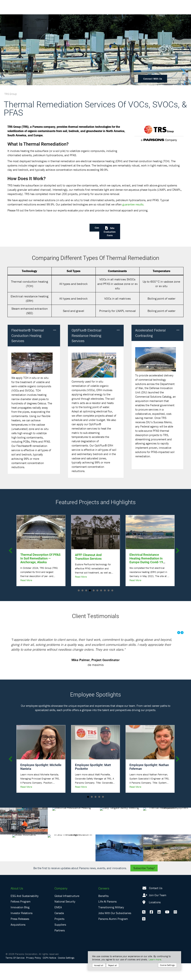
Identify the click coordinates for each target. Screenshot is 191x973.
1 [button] (79, 590)
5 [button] (94, 590)
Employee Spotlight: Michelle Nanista (40, 776)
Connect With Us (152, 78)
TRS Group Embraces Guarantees (144, 556)
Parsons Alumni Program (113, 928)
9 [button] (108, 590)
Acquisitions (18, 934)
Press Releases (20, 928)
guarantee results (132, 204)
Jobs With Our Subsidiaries (114, 923)
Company (60, 898)
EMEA (58, 917)
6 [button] (97, 590)
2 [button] (82, 590)
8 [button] (105, 590)
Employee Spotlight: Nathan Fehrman (149, 776)
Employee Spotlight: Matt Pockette (93, 776)
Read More (26, 576)
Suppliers (60, 934)
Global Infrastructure (66, 905)
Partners (59, 940)
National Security (64, 911)
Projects (59, 928)
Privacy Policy (33, 967)
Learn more (155, 959)
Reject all (112, 965)
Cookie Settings (66, 967)
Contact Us (155, 898)
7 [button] (101, 590)
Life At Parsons (107, 911)
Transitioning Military (111, 917)
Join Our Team (157, 905)
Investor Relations (21, 923)
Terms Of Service (15, 967)
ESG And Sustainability (25, 905)
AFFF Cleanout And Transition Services (33, 557)
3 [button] (86, 590)
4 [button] (90, 590)
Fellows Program (20, 911)
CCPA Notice (49, 967)
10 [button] (112, 590)
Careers (103, 898)
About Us (17, 898)
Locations (154, 912)
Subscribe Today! (144, 878)
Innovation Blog (20, 917)
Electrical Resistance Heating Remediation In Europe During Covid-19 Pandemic (92, 560)
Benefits (103, 905)
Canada (59, 923)
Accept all (98, 965)
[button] (54, 330)
